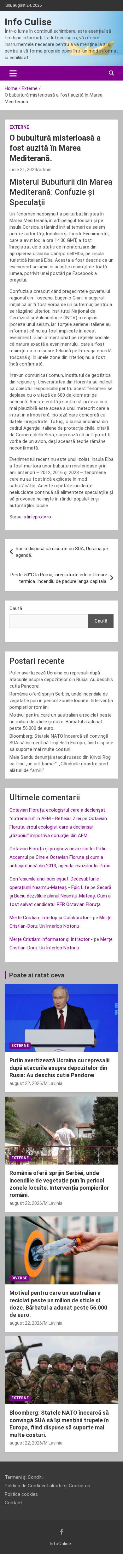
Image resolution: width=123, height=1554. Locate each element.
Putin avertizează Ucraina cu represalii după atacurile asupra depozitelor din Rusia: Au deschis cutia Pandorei (61, 679)
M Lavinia (53, 1083)
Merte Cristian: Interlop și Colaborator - (50, 917)
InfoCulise (60, 1543)
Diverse (19, 1278)
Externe (19, 127)
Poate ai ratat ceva (36, 975)
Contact (13, 1503)
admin (45, 169)
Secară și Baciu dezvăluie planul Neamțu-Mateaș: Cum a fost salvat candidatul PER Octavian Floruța (60, 896)
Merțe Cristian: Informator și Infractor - (51, 939)
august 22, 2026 (25, 1083)
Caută (15, 608)
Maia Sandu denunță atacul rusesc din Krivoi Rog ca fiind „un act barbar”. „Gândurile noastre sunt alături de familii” (60, 763)
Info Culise (28, 21)
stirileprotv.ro (37, 517)
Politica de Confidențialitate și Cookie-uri (47, 1486)
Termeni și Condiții (24, 1477)
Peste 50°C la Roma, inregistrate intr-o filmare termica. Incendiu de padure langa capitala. (58, 578)
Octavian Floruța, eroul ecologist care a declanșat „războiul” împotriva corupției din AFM (58, 827)
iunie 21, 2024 (23, 169)
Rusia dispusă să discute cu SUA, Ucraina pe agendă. (62, 552)
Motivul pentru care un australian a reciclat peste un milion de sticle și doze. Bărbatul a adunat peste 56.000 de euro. (60, 721)
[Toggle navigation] (13, 73)
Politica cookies (21, 1494)
